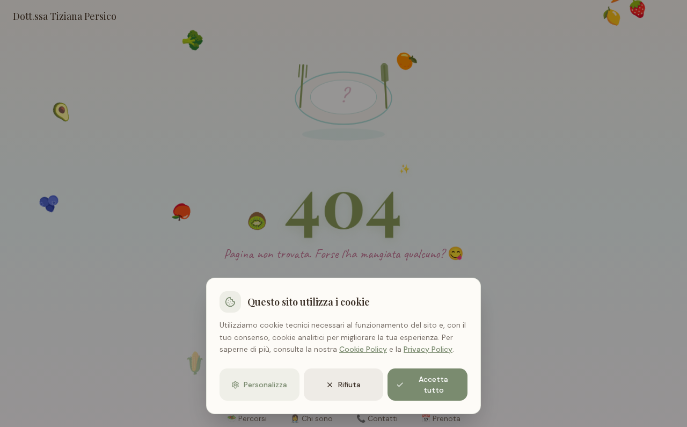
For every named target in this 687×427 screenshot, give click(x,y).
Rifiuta (349, 384)
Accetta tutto (433, 384)
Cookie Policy (363, 349)
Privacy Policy (428, 349)
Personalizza (265, 384)
